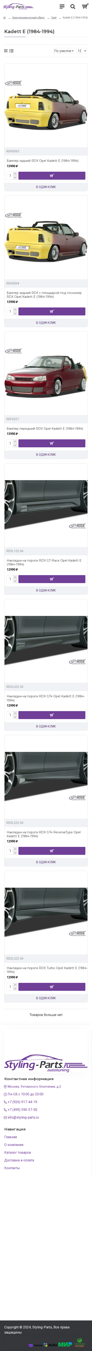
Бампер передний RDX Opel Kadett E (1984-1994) (45, 429)
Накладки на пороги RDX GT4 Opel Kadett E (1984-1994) (46, 698)
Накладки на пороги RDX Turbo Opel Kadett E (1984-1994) (47, 970)
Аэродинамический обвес (28, 17)
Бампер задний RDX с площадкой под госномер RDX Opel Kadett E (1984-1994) (44, 295)
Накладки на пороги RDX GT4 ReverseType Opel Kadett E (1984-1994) (44, 834)
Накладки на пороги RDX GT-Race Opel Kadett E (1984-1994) (44, 562)
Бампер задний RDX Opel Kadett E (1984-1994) (43, 161)
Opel (53, 17)
